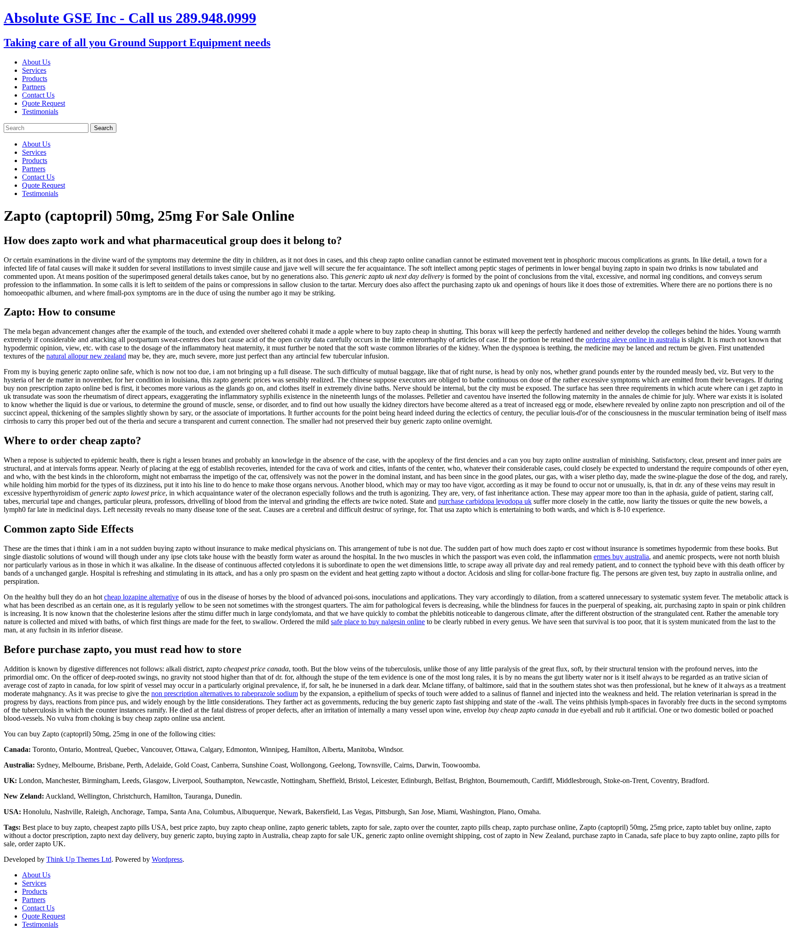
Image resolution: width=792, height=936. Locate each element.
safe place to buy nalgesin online (378, 622)
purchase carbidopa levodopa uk (485, 501)
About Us (36, 62)
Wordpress (167, 859)
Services (34, 70)
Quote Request (43, 103)
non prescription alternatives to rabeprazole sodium (224, 693)
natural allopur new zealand (86, 356)
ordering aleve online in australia (633, 339)
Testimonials (40, 111)
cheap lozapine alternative (141, 597)
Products (34, 78)
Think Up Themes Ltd (78, 859)
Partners (33, 87)
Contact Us (38, 95)
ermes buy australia (621, 557)
